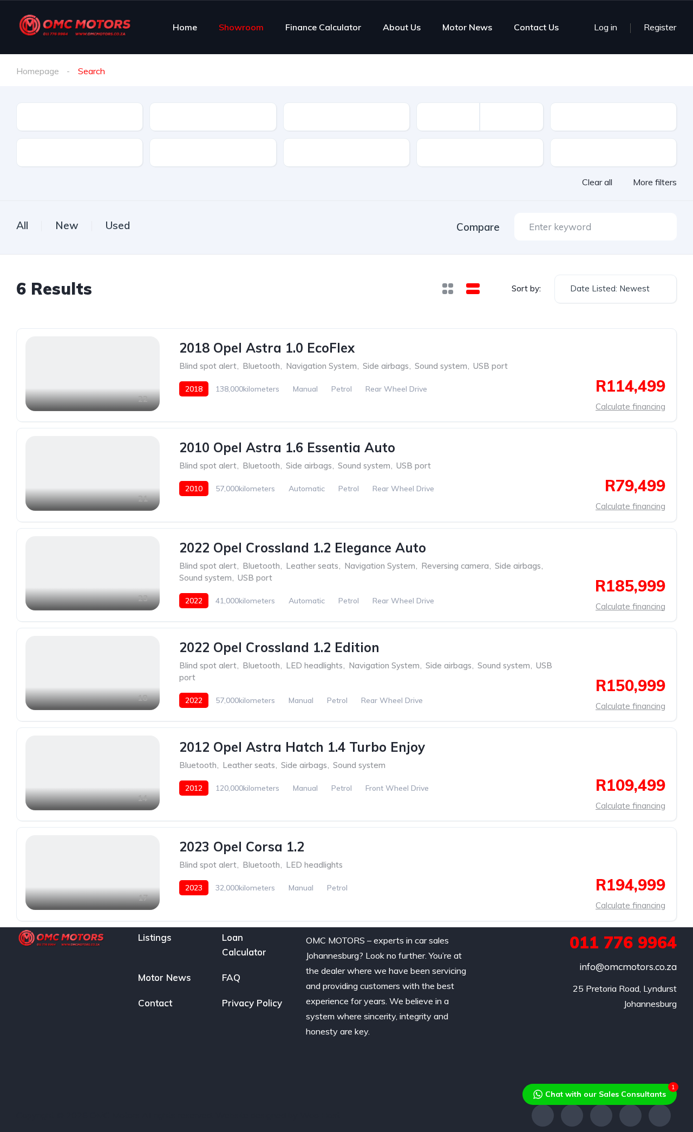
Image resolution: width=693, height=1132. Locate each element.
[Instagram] (601, 1115)
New (67, 225)
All (22, 225)
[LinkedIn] (660, 1115)
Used (118, 225)
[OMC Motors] (74, 27)
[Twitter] (572, 1115)
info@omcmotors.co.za (628, 966)
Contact (155, 1003)
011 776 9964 (623, 942)
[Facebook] (543, 1115)
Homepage (37, 71)
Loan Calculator (244, 945)
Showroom (241, 27)
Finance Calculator (323, 27)
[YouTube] (630, 1115)
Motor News (467, 27)
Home (185, 27)
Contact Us (536, 27)
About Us (402, 27)
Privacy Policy (252, 1003)
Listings (155, 937)
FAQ (231, 977)
